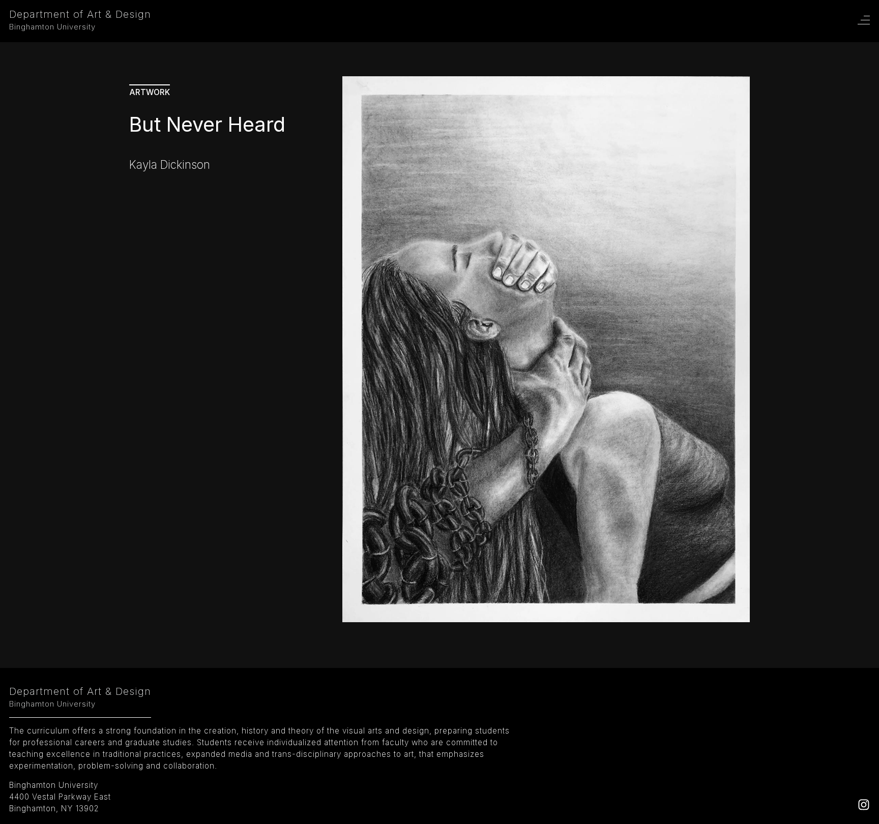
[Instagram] (864, 807)
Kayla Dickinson (169, 164)
